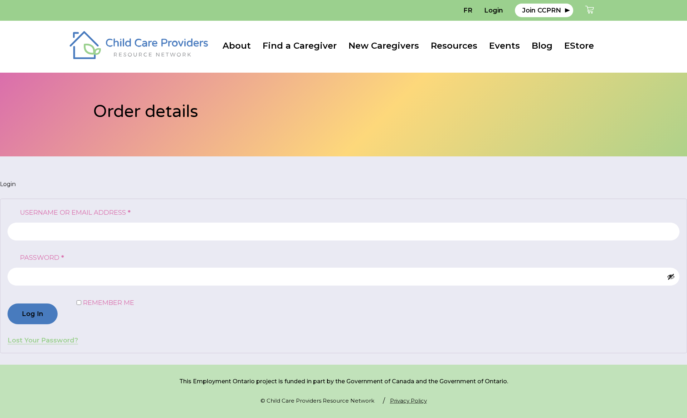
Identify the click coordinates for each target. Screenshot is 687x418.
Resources (454, 45)
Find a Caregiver (300, 45)
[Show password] (671, 277)
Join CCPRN (541, 10)
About (237, 45)
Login (493, 10)
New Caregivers (384, 45)
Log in (32, 314)
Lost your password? (43, 340)
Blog (542, 45)
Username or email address (93, 212)
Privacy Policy (408, 400)
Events (504, 45)
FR (467, 10)
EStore (579, 45)
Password (59, 257)
